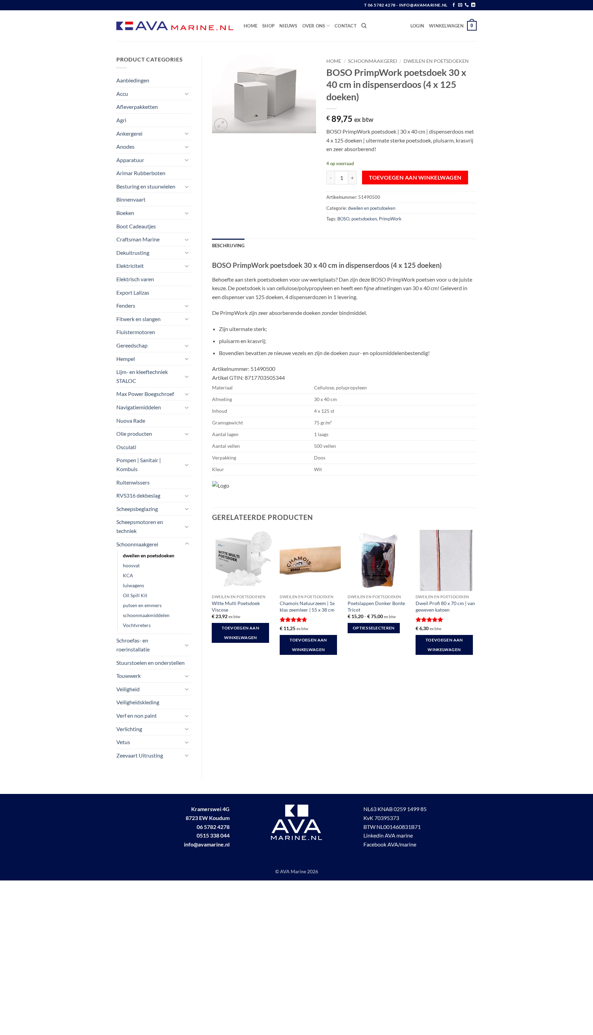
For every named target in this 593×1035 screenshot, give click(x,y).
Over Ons (313, 26)
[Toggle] (187, 93)
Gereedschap (132, 345)
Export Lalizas (132, 292)
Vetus (123, 742)
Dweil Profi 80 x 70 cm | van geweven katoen (445, 606)
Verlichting (129, 729)
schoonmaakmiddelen (146, 615)
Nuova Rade (130, 420)
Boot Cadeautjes (136, 226)
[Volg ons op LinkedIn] (473, 5)
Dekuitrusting (132, 252)
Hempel (125, 358)
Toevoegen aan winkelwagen (415, 177)
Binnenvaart (131, 199)
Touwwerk (128, 675)
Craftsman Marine (138, 239)
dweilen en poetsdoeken (148, 555)
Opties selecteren (374, 628)
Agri (121, 120)
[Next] (476, 598)
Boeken (125, 212)
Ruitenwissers (133, 482)
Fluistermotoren (135, 332)
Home (250, 26)
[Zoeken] (364, 25)
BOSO (343, 218)
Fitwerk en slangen (138, 319)
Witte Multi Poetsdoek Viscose (236, 606)
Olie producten (134, 433)
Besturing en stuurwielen (145, 186)
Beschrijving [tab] (228, 245)
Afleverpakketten (137, 106)
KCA (128, 575)
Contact (346, 26)
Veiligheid (128, 689)
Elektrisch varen (135, 279)
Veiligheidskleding (137, 702)
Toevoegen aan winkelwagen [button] (240, 633)
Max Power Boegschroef (145, 393)
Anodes (125, 146)
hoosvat (131, 565)
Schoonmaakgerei (137, 544)
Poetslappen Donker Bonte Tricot (376, 606)
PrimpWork (390, 218)
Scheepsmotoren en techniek (139, 526)
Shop (268, 26)
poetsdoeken (364, 218)
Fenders (125, 305)
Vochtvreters (137, 625)
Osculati (126, 447)
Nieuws (288, 26)
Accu (122, 93)
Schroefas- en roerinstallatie (133, 644)
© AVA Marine (291, 871)
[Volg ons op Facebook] (454, 5)
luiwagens (133, 585)
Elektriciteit (130, 265)
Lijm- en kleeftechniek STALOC (142, 376)
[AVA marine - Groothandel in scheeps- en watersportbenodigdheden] (174, 26)
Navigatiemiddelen (138, 407)
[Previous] (212, 598)
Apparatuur (130, 160)
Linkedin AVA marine (388, 835)
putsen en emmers (142, 605)
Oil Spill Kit (135, 595)
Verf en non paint (136, 715)
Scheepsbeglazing (137, 508)
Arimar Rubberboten (140, 173)
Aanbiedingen (132, 80)
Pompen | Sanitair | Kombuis (138, 464)
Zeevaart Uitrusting (139, 755)
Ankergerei (129, 133)
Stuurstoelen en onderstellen (150, 662)
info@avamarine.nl (207, 844)
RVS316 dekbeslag (138, 495)
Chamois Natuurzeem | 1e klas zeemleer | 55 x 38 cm (307, 606)
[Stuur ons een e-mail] (460, 5)
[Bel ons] (467, 5)
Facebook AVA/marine (389, 844)
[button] (417, 26)
